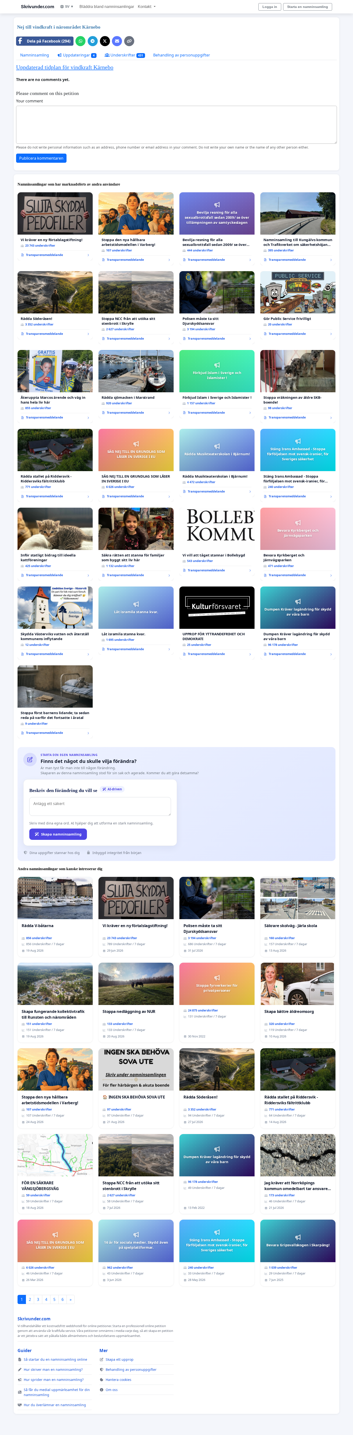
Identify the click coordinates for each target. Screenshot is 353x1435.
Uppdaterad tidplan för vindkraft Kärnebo (64, 67)
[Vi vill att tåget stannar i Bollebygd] (217, 542)
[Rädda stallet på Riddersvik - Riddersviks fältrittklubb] (55, 465)
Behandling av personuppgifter (181, 55)
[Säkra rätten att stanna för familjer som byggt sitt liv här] (136, 544)
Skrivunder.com (37, 6)
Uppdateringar (78, 55)
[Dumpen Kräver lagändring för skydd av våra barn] (297, 623)
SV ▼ (69, 6)
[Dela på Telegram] (93, 41)
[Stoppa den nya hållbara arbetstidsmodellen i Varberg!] (136, 228)
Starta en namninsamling (307, 7)
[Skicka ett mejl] (117, 41)
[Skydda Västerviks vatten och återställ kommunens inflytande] (55, 623)
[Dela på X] (105, 41)
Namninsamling (34, 55)
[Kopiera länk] (129, 41)
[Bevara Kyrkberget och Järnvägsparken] (297, 544)
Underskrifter (126, 55)
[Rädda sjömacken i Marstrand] (136, 384)
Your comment (29, 101)
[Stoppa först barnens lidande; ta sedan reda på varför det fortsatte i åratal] (55, 701)
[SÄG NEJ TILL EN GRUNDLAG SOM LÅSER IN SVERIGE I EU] (136, 465)
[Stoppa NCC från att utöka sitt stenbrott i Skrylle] (136, 307)
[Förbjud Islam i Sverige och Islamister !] (217, 384)
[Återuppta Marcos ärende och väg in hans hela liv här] (55, 386)
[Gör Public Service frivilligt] (297, 305)
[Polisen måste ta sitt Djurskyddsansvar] (217, 307)
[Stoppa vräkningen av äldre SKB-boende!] (297, 386)
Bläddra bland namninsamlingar (106, 7)
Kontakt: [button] (145, 7)
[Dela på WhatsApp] (80, 41)
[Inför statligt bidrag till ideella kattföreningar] (55, 544)
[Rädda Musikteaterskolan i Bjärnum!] (217, 463)
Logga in (269, 7)
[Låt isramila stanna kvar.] (136, 620)
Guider (25, 1350)
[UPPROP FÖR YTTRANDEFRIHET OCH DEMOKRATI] (217, 623)
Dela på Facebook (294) (48, 41)
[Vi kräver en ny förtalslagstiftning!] (55, 226)
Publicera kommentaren (41, 158)
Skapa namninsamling (61, 834)
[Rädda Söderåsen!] (55, 305)
